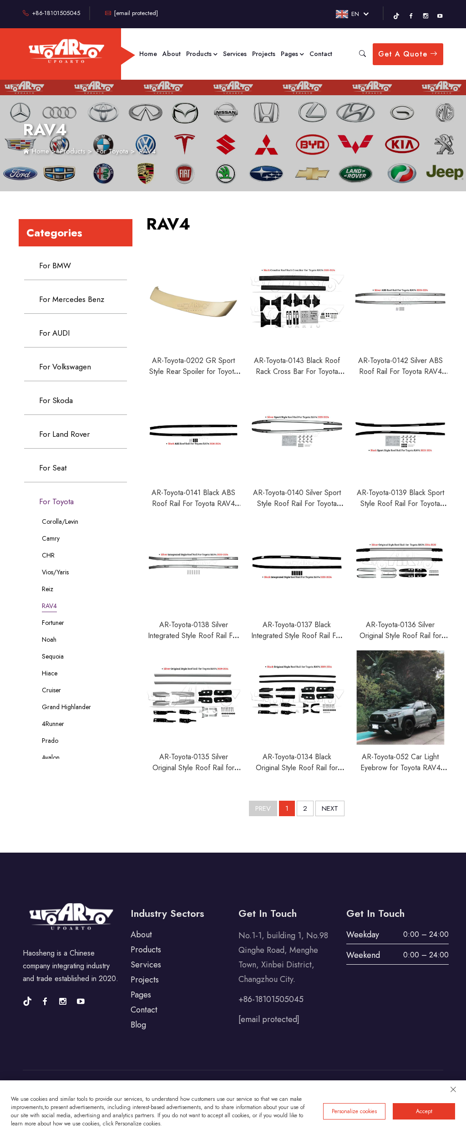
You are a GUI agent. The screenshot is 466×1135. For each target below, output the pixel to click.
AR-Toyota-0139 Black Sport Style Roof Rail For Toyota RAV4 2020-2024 (400, 503)
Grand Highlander (66, 706)
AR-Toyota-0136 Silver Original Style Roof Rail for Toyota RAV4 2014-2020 (400, 635)
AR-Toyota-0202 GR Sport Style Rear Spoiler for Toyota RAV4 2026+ (193, 371)
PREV (263, 808)
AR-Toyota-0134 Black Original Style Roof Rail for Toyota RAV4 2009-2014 (297, 768)
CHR (48, 555)
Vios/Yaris (55, 572)
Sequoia (53, 656)
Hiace (49, 673)
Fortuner (53, 622)
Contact (320, 53)
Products (199, 53)
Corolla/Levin (60, 521)
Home (148, 53)
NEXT (330, 808)
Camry (51, 538)
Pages (290, 53)
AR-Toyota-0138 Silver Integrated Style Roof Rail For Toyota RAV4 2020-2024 (193, 635)
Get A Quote (404, 54)
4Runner (53, 723)
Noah (49, 639)
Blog (138, 1025)
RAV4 (147, 151)
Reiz (47, 588)
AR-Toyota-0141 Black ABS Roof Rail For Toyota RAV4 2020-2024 (193, 503)
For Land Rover (64, 434)
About (171, 53)
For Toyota (112, 151)
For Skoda (56, 400)
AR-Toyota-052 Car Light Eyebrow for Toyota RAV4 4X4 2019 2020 (400, 768)
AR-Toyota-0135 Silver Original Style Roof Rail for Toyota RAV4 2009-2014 (193, 768)
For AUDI (54, 333)
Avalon (51, 757)
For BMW (55, 266)
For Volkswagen (65, 367)
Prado (50, 740)
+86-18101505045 (55, 13)
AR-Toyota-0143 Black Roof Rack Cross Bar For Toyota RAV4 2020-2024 (297, 371)
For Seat (52, 468)
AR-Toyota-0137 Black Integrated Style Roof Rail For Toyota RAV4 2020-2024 (296, 635)
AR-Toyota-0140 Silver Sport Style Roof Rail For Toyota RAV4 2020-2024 (297, 503)
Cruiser (51, 690)
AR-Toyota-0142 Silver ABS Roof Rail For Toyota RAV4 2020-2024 (400, 371)
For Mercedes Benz (71, 299)
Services (235, 53)
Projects (263, 53)
